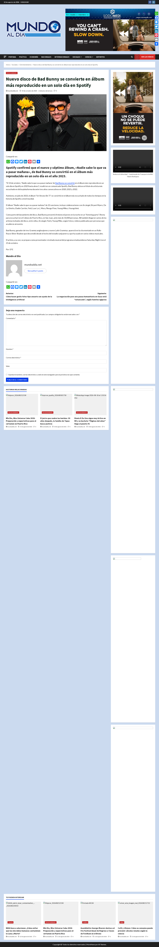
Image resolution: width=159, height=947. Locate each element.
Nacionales (46, 57)
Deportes (100, 57)
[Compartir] (156, 44)
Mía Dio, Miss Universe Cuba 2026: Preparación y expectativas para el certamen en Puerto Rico (21, 421)
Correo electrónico (13, 358)
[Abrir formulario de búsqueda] (132, 57)
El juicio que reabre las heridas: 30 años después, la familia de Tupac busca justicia (55, 421)
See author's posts (35, 271)
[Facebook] (156, 18)
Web (8, 366)
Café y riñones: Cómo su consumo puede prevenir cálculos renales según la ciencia (135, 931)
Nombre (9, 349)
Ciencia (88, 57)
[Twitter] (156, 26)
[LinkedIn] (156, 31)
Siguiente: (82, 296)
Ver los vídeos (147, 57)
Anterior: (29, 296)
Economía (34, 57)
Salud (122, 922)
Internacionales (62, 57)
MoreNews (90, 944)
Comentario (11, 318)
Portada (12, 57)
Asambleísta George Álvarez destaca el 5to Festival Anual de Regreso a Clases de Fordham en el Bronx (98, 931)
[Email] (156, 39)
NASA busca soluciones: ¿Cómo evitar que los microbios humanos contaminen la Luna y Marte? (23, 931)
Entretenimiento (12, 73)
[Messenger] (156, 22)
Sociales (76, 57)
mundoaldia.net (13, 91)
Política (22, 57)
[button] (5, 57)
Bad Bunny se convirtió (65, 183)
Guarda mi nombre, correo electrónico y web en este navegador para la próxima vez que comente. (44, 375)
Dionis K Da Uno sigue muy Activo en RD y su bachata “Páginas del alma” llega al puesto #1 (90, 421)
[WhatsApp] (156, 13)
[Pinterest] (156, 35)
